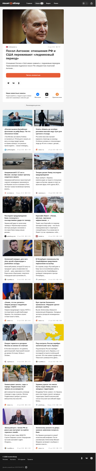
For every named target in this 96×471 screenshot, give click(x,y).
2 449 (29, 405)
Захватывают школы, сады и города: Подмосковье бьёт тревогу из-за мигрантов (16, 387)
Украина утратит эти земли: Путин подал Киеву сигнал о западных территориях (47, 387)
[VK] (86, 458)
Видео (48, 3)
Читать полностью (33, 75)
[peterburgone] (5, 236)
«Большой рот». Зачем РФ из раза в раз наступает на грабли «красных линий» (16, 430)
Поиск (56, 3)
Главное (29, 3)
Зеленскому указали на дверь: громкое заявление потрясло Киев (48, 430)
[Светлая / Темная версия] (85, 3)
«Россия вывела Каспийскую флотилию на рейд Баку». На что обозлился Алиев (17, 131)
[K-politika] (5, 279)
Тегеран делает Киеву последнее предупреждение (48, 174)
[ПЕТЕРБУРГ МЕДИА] (36, 279)
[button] (8, 83)
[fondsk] (36, 236)
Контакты (13, 459)
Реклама (5, 459)
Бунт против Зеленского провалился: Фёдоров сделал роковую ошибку (47, 305)
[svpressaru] (36, 193)
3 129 (60, 236)
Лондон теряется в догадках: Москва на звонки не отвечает (16, 345)
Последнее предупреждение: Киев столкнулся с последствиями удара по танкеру (17, 218)
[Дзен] (91, 458)
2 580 (60, 320)
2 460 (60, 361)
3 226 (29, 236)
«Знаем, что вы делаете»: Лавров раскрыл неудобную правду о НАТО (15, 305)
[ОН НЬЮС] (5, 193)
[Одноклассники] (82, 458)
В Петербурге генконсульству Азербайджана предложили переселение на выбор (47, 261)
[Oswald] (7, 47)
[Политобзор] (11, 3)
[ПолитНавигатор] (5, 149)
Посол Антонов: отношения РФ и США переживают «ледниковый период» (31, 54)
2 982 (29, 279)
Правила (30, 459)
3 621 (29, 193)
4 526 (60, 149)
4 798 (29, 149)
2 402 (60, 405)
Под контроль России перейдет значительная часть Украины (48, 345)
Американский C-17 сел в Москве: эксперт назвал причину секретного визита (17, 175)
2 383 (29, 448)
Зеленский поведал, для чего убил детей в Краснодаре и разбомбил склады (16, 261)
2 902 (60, 279)
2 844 (29, 320)
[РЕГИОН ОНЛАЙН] (36, 149)
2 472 (29, 361)
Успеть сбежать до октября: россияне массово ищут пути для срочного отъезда (49, 131)
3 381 (60, 193)
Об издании (21, 459)
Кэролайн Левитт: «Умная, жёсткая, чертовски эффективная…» (46, 218)
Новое (39, 3)
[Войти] (91, 3)
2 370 (60, 448)
